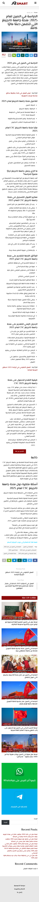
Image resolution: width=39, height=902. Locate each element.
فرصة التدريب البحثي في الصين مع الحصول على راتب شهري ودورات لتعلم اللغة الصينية (20, 729)
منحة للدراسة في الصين (10, 554)
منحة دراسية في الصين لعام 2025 (27, 554)
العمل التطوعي (7, 724)
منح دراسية (29, 13)
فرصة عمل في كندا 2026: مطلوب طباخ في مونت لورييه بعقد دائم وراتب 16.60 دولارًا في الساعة (20, 835)
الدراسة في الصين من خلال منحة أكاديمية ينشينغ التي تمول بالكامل (20, 676)
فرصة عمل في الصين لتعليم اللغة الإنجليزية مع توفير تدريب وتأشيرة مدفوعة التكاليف (21, 623)
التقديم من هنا (19, 451)
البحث (35, 819)
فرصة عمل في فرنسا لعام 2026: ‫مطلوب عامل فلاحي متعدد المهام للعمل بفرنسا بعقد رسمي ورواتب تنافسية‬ (19, 845)
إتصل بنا (19, 892)
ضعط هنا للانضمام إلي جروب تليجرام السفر (22, 542)
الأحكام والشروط (19, 889)
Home (35, 13)
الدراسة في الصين (28, 547)
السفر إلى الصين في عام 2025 (28, 550)
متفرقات (5, 671)
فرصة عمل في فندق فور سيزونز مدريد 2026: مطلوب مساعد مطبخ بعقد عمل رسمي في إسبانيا (21, 840)
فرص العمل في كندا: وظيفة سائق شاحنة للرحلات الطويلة (21, 94)
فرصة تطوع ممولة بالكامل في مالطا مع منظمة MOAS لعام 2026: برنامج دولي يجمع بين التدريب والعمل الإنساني (20, 850)
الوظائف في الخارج (7, 618)
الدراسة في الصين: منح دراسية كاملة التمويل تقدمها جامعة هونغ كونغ (22, 702)
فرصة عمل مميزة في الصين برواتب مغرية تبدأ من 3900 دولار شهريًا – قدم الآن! (20, 755)
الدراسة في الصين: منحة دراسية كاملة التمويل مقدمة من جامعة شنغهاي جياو (21, 649)
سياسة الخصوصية (19, 886)
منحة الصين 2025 (13, 550)
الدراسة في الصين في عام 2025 (12, 547)
